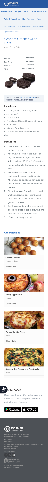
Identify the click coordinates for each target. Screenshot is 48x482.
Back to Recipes (12, 32)
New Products (28, 19)
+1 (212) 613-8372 (23, 437)
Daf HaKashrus (24, 27)
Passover (40, 19)
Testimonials (38, 27)
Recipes (18, 11)
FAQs (26, 11)
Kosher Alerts (6, 11)
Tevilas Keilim (10, 27)
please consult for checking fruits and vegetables (23, 98)
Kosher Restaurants (39, 11)
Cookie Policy (9, 451)
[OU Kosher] (24, 429)
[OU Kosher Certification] (11, 3)
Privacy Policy (10, 449)
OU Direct (8, 439)
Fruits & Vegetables (12, 19)
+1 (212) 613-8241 (23, 434)
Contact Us (8, 442)
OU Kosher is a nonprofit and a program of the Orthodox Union (23, 445)
